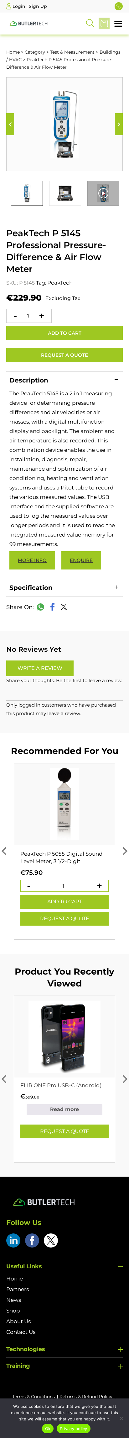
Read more (64, 1109)
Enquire (81, 560)
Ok (48, 1428)
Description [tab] (28, 380)
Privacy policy (73, 1428)
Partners (17, 1289)
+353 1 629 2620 (119, 6)
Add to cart (64, 333)
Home (13, 52)
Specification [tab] (31, 587)
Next (119, 124)
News (13, 1300)
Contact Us (20, 1332)
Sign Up (38, 6)
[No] (121, 1418)
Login (19, 6)
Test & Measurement (72, 52)
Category (35, 52)
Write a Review (40, 668)
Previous (10, 124)
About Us (18, 1321)
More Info (32, 560)
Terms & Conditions (33, 1396)
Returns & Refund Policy (85, 1396)
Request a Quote (64, 355)
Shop (13, 1310)
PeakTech (60, 283)
